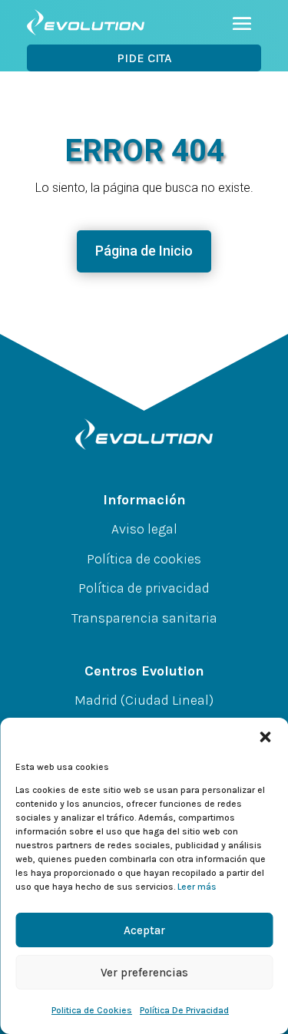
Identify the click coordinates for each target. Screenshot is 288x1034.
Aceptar (144, 930)
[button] (265, 737)
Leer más (197, 886)
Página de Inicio (144, 251)
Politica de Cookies (91, 1010)
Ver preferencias (144, 972)
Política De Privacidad (184, 1010)
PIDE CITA (144, 58)
